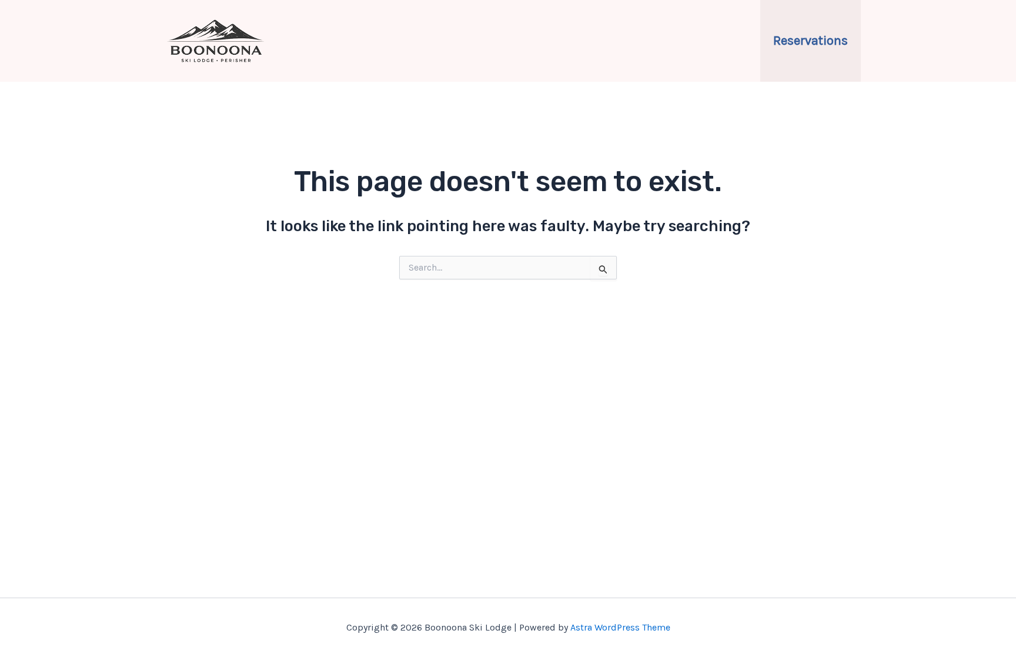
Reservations (810, 40)
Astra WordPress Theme (620, 627)
